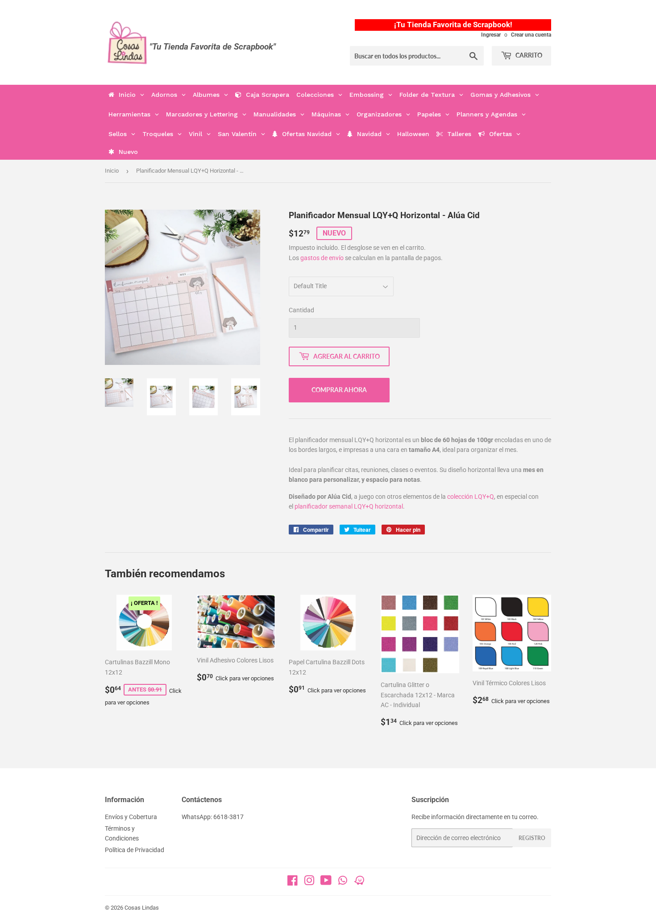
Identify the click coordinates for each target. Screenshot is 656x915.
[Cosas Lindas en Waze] (359, 883)
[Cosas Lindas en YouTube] (326, 882)
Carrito (528, 55)
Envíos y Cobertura (131, 816)
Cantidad (301, 310)
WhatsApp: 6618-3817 (213, 816)
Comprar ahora (339, 389)
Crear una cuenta (531, 35)
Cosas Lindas (142, 907)
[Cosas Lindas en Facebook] (292, 882)
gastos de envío (322, 257)
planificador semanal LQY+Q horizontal (349, 506)
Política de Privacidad (134, 849)
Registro (532, 838)
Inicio (112, 170)
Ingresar (491, 35)
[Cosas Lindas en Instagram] (309, 882)
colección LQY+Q (470, 496)
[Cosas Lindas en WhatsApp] (342, 883)
